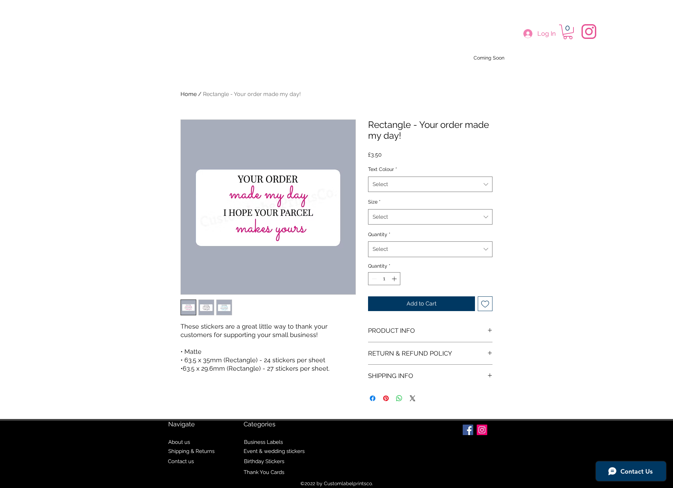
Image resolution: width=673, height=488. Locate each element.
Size (374, 202)
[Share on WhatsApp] (399, 398)
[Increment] (394, 279)
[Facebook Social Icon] (468, 430)
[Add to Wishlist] (485, 303)
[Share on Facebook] (372, 398)
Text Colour (382, 169)
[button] (568, 32)
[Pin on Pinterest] (386, 398)
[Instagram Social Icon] (482, 430)
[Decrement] (373, 279)
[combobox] (430, 184)
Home (189, 94)
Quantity (379, 234)
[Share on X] (412, 398)
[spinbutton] (384, 279)
